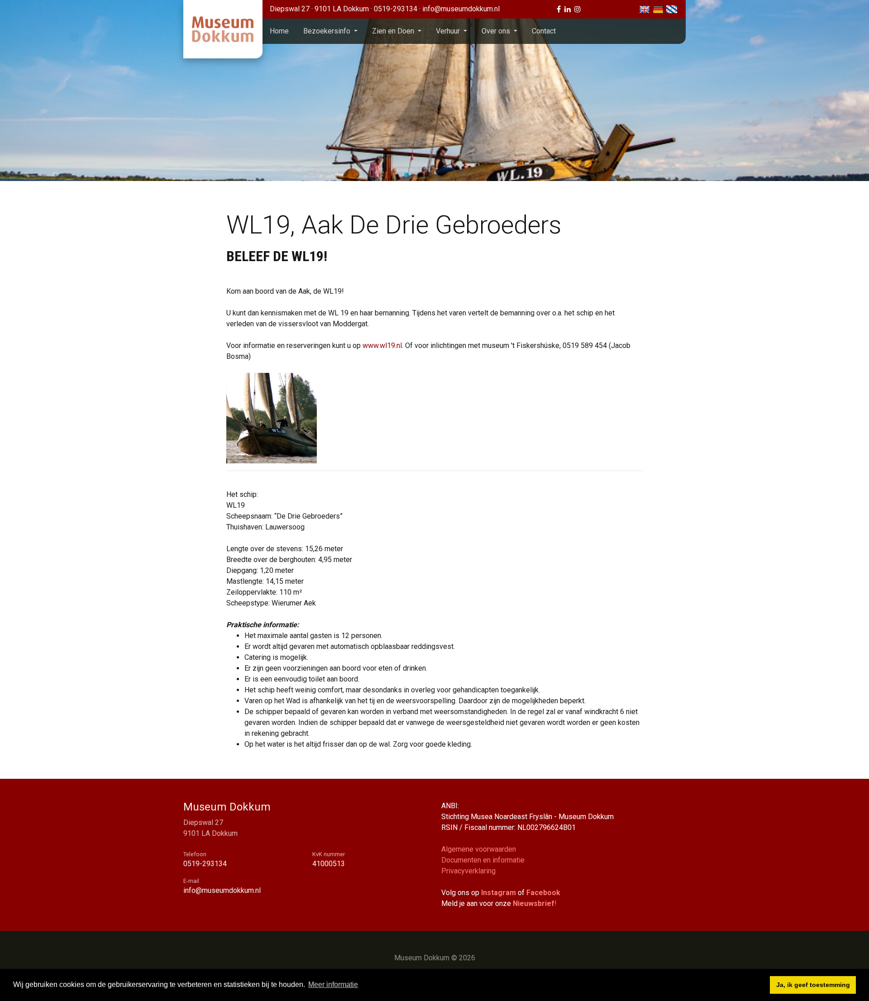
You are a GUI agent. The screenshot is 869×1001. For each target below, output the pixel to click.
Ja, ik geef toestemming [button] (813, 984)
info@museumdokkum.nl (461, 9)
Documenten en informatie (483, 860)
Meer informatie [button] (333, 984)
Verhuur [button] (449, 31)
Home (279, 31)
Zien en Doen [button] (394, 31)
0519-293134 (396, 9)
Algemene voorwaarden (478, 849)
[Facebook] (559, 9)
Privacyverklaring (468, 871)
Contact (544, 31)
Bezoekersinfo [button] (327, 31)
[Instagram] (578, 9)
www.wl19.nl (382, 345)
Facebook (543, 892)
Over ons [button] (497, 31)
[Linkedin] (568, 9)
